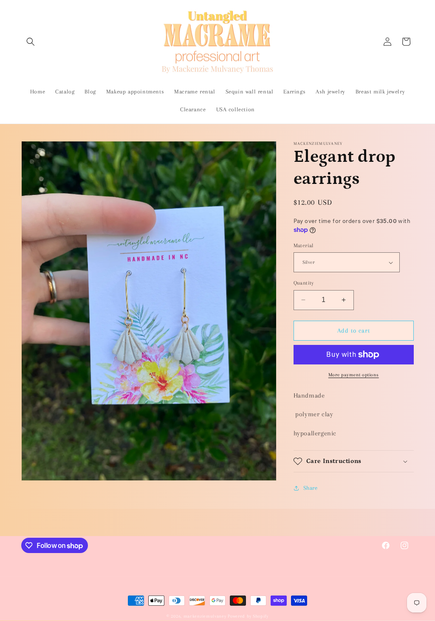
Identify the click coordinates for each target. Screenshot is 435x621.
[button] (30, 41)
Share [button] (310, 488)
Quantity (304, 283)
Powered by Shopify (248, 616)
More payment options (353, 375)
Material (304, 245)
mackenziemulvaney (205, 616)
